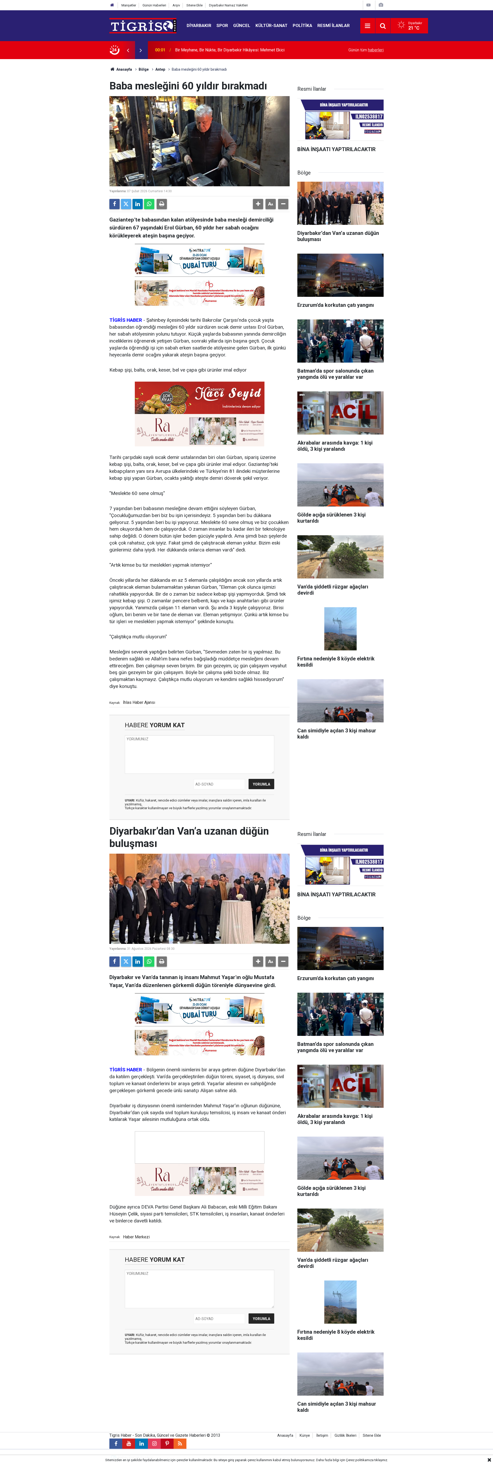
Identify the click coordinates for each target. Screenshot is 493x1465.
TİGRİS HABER (125, 320)
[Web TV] (368, 5)
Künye (305, 1435)
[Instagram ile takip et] (154, 1444)
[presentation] (127, 50)
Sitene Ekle (194, 5)
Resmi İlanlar (333, 25)
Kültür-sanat (271, 25)
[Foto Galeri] (381, 5)
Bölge (144, 69)
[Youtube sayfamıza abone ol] (128, 1444)
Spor (222, 25)
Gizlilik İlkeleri (345, 1435)
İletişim (322, 1435)
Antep (160, 69)
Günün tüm (366, 50)
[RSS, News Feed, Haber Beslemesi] (180, 1444)
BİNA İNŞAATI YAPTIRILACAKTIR (205, 50)
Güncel (241, 25)
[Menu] (367, 26)
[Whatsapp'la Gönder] (149, 204)
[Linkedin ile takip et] (141, 1444)
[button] (258, 204)
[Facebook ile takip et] (115, 1444)
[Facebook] (114, 204)
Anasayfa (124, 69)
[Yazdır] (162, 204)
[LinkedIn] (137, 204)
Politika (302, 25)
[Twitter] (126, 204)
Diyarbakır (199, 25)
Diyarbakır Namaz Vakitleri (228, 5)
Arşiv (176, 5)
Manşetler (128, 5)
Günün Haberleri (154, 5)
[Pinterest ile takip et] (167, 1444)
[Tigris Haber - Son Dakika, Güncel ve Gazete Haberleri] (142, 25)
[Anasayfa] (112, 5)
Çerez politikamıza (360, 1460)
